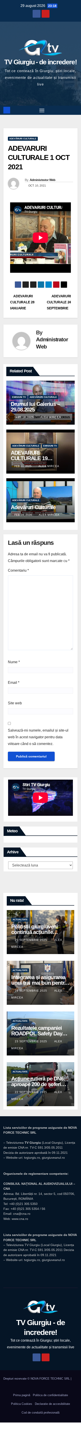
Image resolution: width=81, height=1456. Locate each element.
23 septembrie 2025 (31, 990)
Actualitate (20, 919)
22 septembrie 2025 (31, 1092)
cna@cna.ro (21, 1213)
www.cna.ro (20, 1219)
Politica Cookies (21, 1404)
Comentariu (18, 570)
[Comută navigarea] (42, 110)
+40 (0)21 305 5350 (23, 1204)
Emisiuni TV (19, 397)
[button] (75, 110)
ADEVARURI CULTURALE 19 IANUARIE (29, 458)
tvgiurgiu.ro (32, 1157)
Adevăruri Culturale (33, 507)
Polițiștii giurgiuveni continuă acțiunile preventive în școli (34, 932)
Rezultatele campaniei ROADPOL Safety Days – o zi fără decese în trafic (40, 1033)
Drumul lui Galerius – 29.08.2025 (35, 407)
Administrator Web (43, 180)
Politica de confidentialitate (50, 1395)
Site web (15, 703)
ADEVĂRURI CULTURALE (22, 138)
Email (13, 682)
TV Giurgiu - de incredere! (40, 62)
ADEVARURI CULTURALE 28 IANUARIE (22, 302)
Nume (14, 662)
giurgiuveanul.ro (53, 1157)
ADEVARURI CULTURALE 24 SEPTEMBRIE (59, 302)
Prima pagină (21, 1395)
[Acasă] (6, 110)
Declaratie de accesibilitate (52, 1404)
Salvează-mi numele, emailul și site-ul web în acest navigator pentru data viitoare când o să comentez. (38, 737)
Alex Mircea (50, 417)
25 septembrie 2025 (31, 940)
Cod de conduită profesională (40, 1412)
